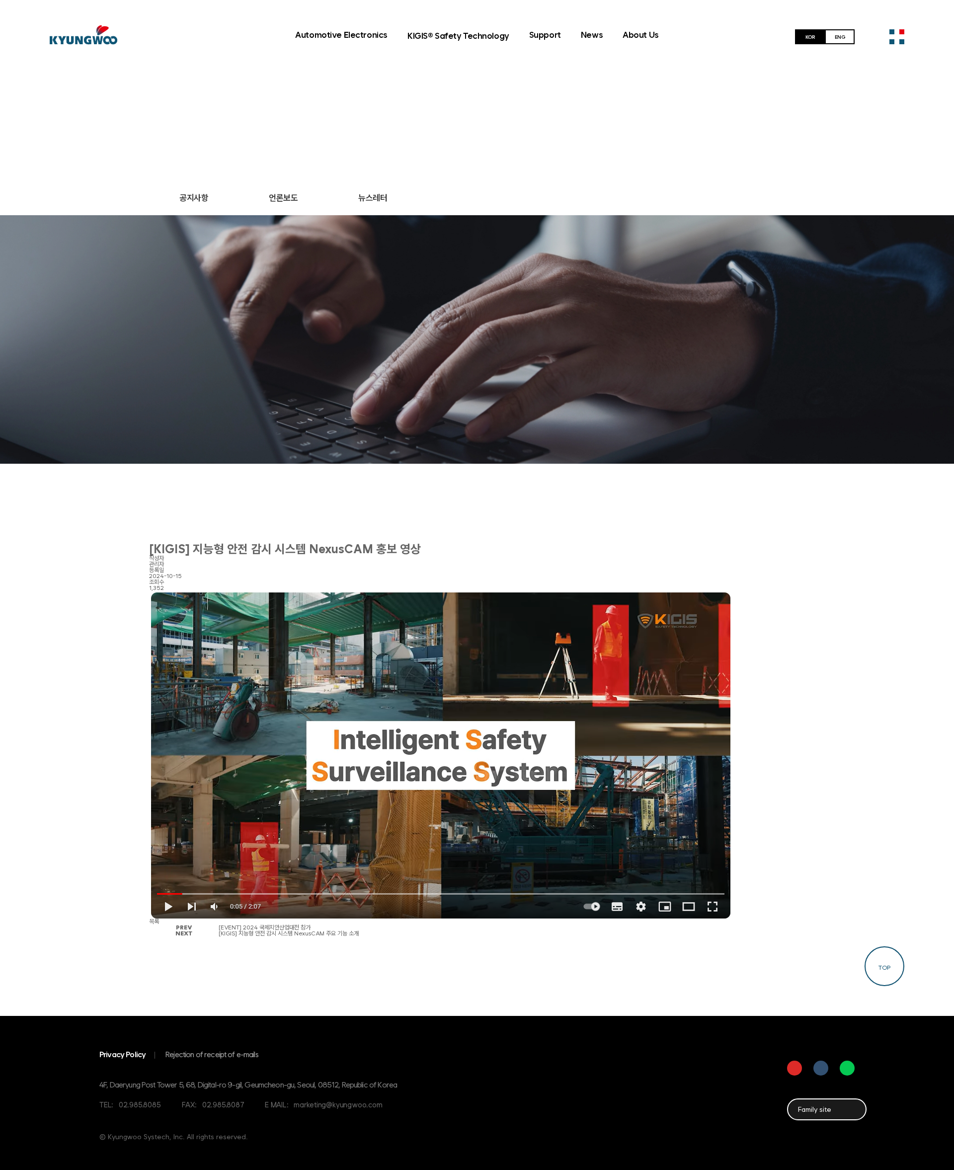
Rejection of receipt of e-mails (211, 1054)
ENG (840, 37)
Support (545, 35)
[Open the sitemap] (896, 36)
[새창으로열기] (794, 1068)
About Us (641, 35)
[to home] (83, 35)
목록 (154, 921)
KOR (810, 37)
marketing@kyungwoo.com (338, 1104)
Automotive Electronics (341, 35)
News (592, 35)
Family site (814, 1109)
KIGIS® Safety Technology (458, 36)
